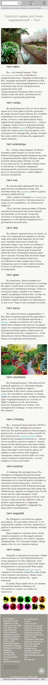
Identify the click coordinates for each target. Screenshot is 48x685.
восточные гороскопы (19, 8)
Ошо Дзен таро (10, 627)
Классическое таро (12, 625)
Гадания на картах (11, 636)
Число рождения (31, 653)
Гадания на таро (10, 623)
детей (22, 128)
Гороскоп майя (31, 646)
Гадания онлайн (10, 621)
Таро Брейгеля (10, 630)
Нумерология (30, 648)
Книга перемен (10, 632)
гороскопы (6, 8)
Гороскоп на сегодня (33, 626)
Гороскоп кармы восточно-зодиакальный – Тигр (24, 679)
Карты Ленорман (11, 639)
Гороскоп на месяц (32, 632)
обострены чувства (9, 75)
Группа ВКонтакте (11, 668)
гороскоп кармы (35, 8)
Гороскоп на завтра (33, 628)
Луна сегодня (30, 623)
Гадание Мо (8, 652)
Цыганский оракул (11, 661)
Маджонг (7, 650)
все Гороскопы (31, 619)
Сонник (27, 621)
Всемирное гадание (12, 645)
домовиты (25, 192)
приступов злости (33, 570)
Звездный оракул (11, 643)
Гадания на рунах (11, 634)
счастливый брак (39, 197)
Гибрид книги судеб (12, 648)
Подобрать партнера (33, 639)
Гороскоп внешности (33, 641)
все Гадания (9, 618)
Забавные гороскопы (33, 635)
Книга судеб (9, 641)
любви (4, 394)
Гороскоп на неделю (33, 630)
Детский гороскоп (32, 644)
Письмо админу (10, 666)
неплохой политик (27, 436)
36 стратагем (9, 654)
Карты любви (30, 637)
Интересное (29, 659)
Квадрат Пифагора (32, 650)
